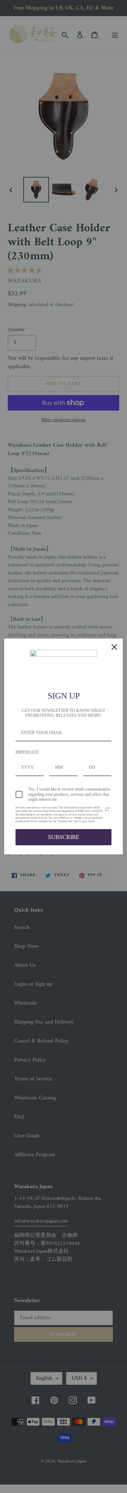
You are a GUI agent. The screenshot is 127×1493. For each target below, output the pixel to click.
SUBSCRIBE (63, 837)
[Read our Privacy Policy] (107, 809)
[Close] (114, 647)
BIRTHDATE (27, 752)
